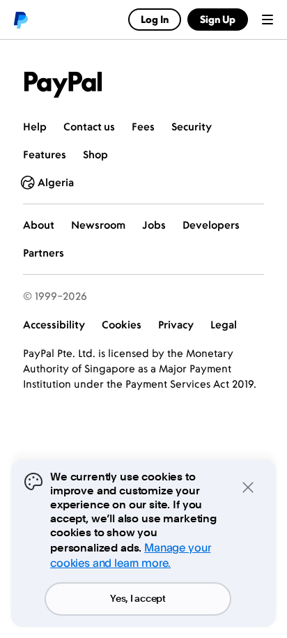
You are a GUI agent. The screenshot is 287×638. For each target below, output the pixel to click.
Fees (143, 126)
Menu (267, 19)
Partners (43, 253)
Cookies (121, 325)
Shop (95, 154)
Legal (223, 325)
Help (35, 126)
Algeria (56, 182)
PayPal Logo (63, 84)
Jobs (154, 225)
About (38, 225)
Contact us (89, 126)
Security (191, 126)
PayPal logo (20, 19)
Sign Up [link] (217, 19)
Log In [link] (155, 19)
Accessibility (54, 325)
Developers (211, 225)
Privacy (176, 325)
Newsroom (98, 225)
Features (44, 154)
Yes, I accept (137, 599)
